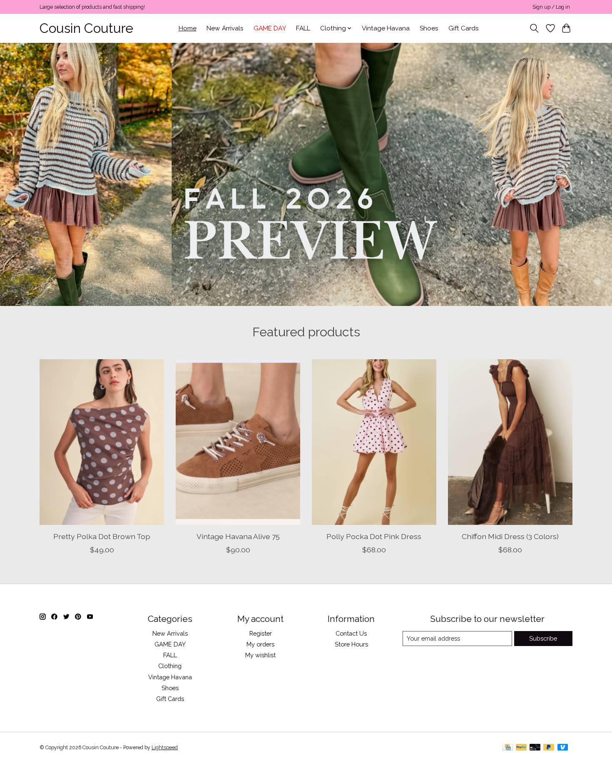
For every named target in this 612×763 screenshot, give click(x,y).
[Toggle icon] (534, 28)
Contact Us (351, 633)
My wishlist (260, 655)
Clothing (170, 665)
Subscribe (543, 638)
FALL (303, 28)
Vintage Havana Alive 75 (238, 536)
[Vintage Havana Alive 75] (238, 442)
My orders (260, 644)
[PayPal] (521, 748)
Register (260, 633)
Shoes (429, 28)
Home (188, 28)
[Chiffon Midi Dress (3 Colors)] (510, 442)
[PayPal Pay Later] (548, 748)
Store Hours (351, 644)
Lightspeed (165, 748)
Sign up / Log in (551, 7)
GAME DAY (270, 28)
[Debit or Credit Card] (535, 748)
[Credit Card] (508, 748)
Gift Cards (463, 28)
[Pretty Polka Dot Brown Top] (102, 442)
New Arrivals (225, 28)
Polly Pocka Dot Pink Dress (373, 536)
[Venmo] (562, 748)
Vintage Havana (386, 28)
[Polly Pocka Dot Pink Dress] (374, 442)
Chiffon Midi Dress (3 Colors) (510, 536)
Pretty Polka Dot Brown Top (101, 536)
